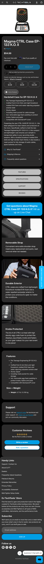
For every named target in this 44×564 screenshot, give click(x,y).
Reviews (22, 193)
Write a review (22, 442)
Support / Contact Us (9, 464)
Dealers (4, 471)
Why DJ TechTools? (14, 149)
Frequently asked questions (16, 159)
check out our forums (25, 415)
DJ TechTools (24, 558)
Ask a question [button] (22, 448)
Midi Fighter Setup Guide (10, 493)
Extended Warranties (9, 482)
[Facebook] (3, 547)
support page (21, 412)
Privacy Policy (7, 486)
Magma (8, 48)
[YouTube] (14, 547)
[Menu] (2, 2)
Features (22, 172)
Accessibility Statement (10, 489)
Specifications (22, 179)
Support (22, 186)
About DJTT (6, 468)
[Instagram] (6, 547)
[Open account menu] (36, 2)
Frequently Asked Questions (11, 475)
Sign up (22, 537)
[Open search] (7, 2)
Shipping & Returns (13, 154)
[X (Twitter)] (10, 547)
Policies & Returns (8, 479)
